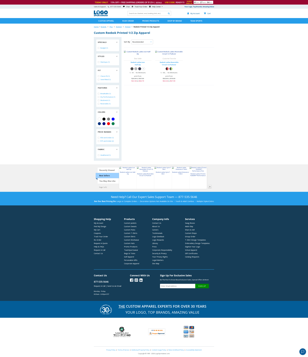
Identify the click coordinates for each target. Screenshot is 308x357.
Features (102, 88)
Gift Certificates (191, 253)
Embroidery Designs (197, 243)
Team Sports (196, 21)
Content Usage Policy (159, 350)
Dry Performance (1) (107, 97)
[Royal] (99, 123)
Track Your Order (141, 7)
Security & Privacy (159, 253)
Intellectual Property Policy (140, 350)
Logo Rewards (158, 240)
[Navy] (104, 123)
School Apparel (191, 250)
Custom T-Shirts (130, 233)
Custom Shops (191, 233)
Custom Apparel (106, 21)
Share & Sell (190, 230)
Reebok (119, 27)
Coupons (97, 233)
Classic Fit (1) (105, 76)
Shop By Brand (174, 21)
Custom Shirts (129, 236)
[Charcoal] (135, 68)
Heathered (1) (105, 155)
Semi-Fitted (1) (105, 79)
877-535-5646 (115, 7)
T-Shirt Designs (195, 240)
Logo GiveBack (158, 236)
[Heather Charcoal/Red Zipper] (167, 68)
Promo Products (150, 21)
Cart (207, 13)
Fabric (101, 149)
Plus (111, 27)
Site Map (155, 263)
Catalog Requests (192, 256)
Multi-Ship (189, 226)
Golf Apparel (129, 256)
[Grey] (108, 119)
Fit (99, 70)
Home (96, 27)
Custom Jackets (130, 223)
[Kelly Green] (113, 123)
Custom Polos (129, 230)
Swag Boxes (190, 223)
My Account (98, 223)
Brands (103, 27)
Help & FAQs (99, 246)
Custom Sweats (130, 226)
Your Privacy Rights (160, 256)
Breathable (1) (105, 93)
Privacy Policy (111, 350)
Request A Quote (101, 243)
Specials (102, 42)
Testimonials (157, 233)
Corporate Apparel (131, 263)
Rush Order (128, 21)
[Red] (108, 123)
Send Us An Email (114, 286)
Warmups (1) (105, 62)
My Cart (97, 230)
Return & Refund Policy (176, 350)
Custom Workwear (131, 240)
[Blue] (113, 119)
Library (155, 243)
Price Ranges (104, 132)
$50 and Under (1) (107, 138)
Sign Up (202, 286)
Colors (101, 112)
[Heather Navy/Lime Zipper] (171, 68)
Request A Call (99, 250)
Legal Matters (158, 260)
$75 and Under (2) (107, 141)
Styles (101, 56)
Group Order (190, 236)
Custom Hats (129, 243)
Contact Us (98, 253)
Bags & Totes (129, 253)
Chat (128, 7)
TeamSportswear (131, 250)
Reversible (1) (105, 104)
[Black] (104, 119)
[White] (99, 119)
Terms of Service (123, 350)
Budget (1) (104, 48)
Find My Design (100, 226)
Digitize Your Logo (192, 246)
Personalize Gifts (130, 260)
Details (159, 2)
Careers (155, 230)
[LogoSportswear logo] (101, 16)
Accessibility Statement (194, 350)
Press (154, 246)
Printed (127, 27)
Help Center (156, 7)
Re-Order (97, 240)
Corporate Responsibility (162, 250)
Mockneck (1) (105, 100)
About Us (156, 226)
